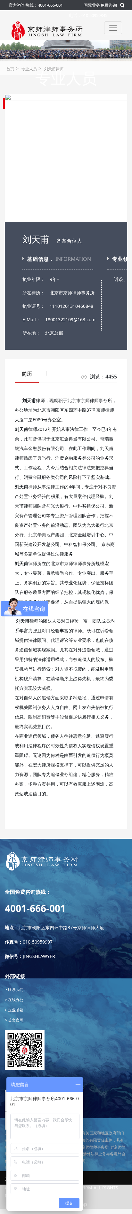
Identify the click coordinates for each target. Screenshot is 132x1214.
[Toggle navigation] (113, 27)
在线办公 (15, 999)
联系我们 (15, 989)
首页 (10, 69)
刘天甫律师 (53, 69)
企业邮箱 (15, 1010)
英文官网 (15, 1020)
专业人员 (29, 69)
